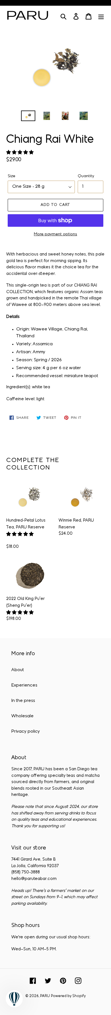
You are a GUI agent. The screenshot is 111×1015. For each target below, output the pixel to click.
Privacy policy (25, 732)
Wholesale (22, 716)
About (17, 670)
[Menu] (101, 16)
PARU (45, 996)
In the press (23, 701)
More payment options (55, 234)
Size (11, 176)
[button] (20, 153)
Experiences (24, 685)
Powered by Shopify (68, 996)
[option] (28, 116)
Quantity (86, 176)
